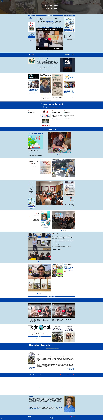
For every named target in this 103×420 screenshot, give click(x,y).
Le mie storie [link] (80, 1)
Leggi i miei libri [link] (93, 1)
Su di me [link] (99, 1)
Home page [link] (74, 1)
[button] (102, 1)
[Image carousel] (59, 143)
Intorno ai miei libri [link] (86, 1)
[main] (51, 7)
